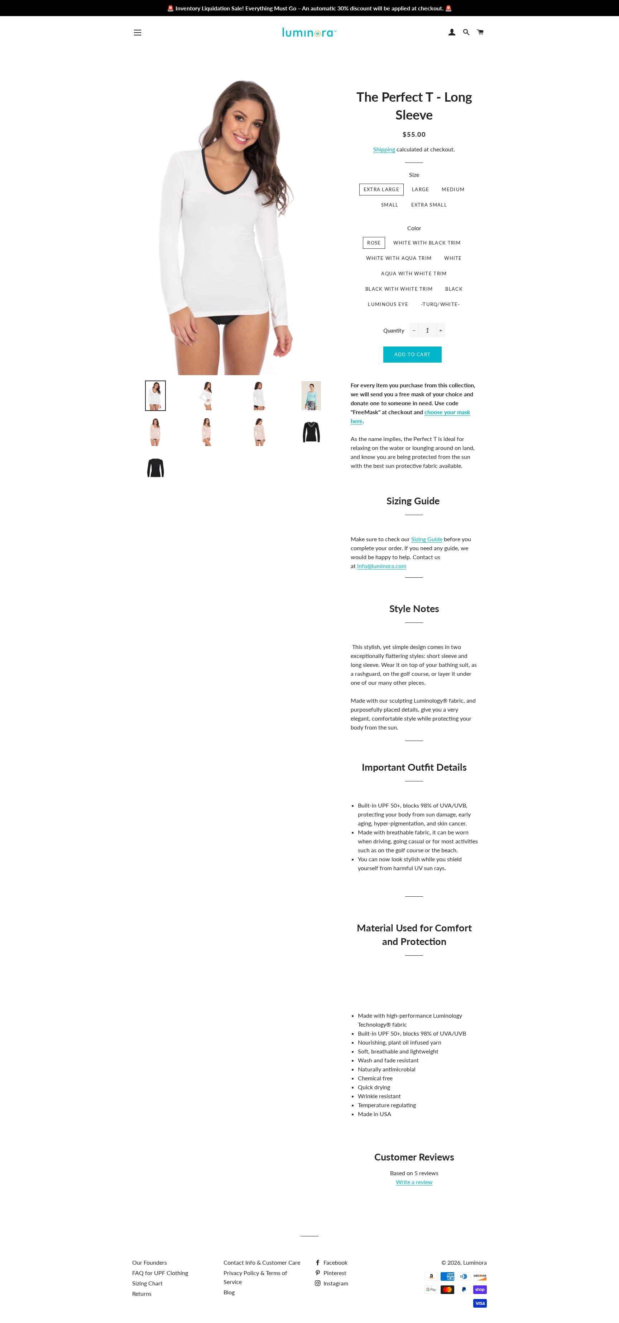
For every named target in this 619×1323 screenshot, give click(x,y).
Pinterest (334, 1272)
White (453, 258)
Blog (229, 1292)
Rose (374, 243)
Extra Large (381, 189)
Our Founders (149, 1262)
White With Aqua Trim (399, 258)
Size (414, 174)
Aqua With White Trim (414, 273)
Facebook (334, 1262)
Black (454, 289)
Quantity (393, 330)
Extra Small (429, 205)
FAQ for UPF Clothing (160, 1272)
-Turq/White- (440, 304)
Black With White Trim (399, 289)
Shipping (384, 149)
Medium (453, 189)
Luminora (475, 1262)
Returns (142, 1293)
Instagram (335, 1283)
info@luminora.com (381, 565)
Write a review (414, 1181)
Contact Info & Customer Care (262, 1262)
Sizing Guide (426, 539)
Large (421, 189)
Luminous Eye (388, 304)
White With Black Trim (427, 243)
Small (390, 205)
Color (414, 227)
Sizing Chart (147, 1283)
